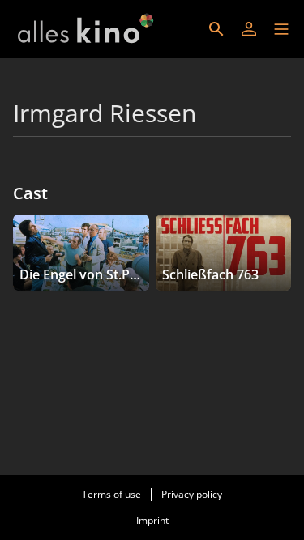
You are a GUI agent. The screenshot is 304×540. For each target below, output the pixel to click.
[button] (281, 29)
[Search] (216, 29)
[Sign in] (249, 29)
